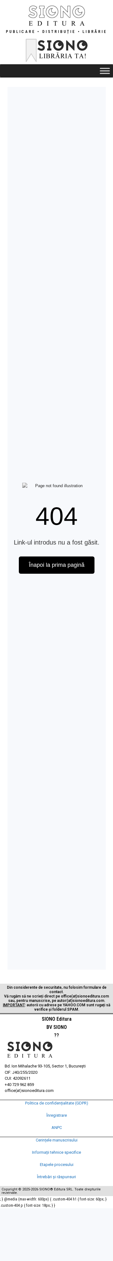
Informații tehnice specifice (56, 1152)
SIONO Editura (57, 1019)
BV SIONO (56, 1027)
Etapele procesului (56, 1164)
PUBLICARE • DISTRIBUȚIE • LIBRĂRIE (56, 31)
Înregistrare (56, 1115)
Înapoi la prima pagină (56, 565)
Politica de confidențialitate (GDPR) (56, 1103)
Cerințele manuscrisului (57, 1140)
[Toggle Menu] (105, 71)
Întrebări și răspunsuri (56, 1176)
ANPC (56, 1127)
